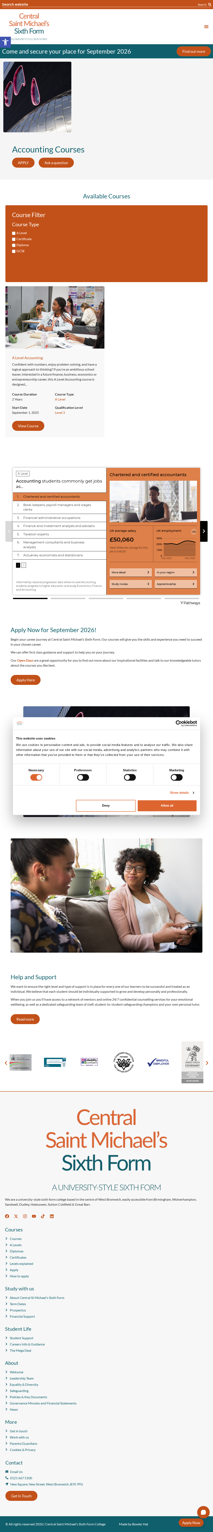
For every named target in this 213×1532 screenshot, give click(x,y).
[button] (5, 42)
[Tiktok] (43, 1216)
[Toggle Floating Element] (191, 1522)
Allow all (167, 805)
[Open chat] (203, 1512)
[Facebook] (7, 1216)
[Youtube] (34, 1216)
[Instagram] (25, 1216)
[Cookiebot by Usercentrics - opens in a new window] (179, 723)
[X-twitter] (16, 1216)
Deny (106, 805)
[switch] (83, 777)
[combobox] (100, 4)
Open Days (25, 660)
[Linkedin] (52, 1216)
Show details (179, 792)
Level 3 (60, 412)
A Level (60, 399)
